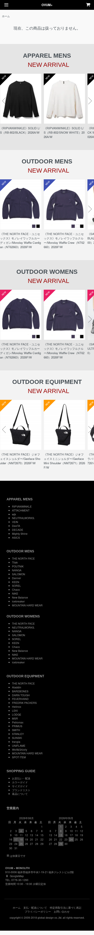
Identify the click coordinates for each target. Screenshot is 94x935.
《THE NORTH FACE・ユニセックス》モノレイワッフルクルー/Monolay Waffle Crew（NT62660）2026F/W (64, 240)
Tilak (15, 562)
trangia (16, 741)
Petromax (17, 722)
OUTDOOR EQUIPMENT (25, 676)
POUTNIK (18, 566)
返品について (20, 793)
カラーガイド (20, 782)
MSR (15, 718)
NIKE (15, 593)
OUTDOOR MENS (20, 551)
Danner (16, 578)
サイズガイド (20, 786)
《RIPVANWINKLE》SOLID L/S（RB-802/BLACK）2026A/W (20, 130)
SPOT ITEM (19, 757)
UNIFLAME (18, 745)
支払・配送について (35, 907)
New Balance (20, 597)
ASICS (16, 537)
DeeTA (16, 526)
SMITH (16, 730)
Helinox (16, 706)
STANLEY (18, 734)
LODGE (16, 714)
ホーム (6, 16)
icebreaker (18, 601)
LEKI (15, 710)
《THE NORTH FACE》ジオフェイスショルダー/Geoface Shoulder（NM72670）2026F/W (20, 458)
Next (90, 101)
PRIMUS (17, 726)
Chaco (16, 589)
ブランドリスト (21, 790)
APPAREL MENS (20, 499)
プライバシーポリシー (38, 911)
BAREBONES (20, 691)
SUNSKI (17, 738)
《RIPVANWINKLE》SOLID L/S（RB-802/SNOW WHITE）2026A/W (64, 132)
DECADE (17, 529)
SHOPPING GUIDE (21, 771)
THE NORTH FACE (23, 558)
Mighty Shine (20, 533)
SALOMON (18, 574)
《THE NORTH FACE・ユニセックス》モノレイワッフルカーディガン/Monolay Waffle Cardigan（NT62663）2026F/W (20, 240)
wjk (14, 514)
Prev (4, 101)
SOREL (16, 585)
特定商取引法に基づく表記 (65, 907)
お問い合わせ (62, 911)
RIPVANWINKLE (22, 506)
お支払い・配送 (21, 778)
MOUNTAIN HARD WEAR (27, 605)
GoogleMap (17, 876)
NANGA (16, 570)
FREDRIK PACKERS (24, 703)
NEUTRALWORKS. (23, 518)
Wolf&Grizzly (19, 749)
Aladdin (16, 687)
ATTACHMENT (21, 510)
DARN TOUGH (21, 695)
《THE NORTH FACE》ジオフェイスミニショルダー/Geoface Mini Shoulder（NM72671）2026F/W (64, 460)
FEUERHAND (20, 699)
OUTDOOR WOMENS (23, 616)
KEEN (15, 582)
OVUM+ (47, 5)
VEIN (15, 522)
